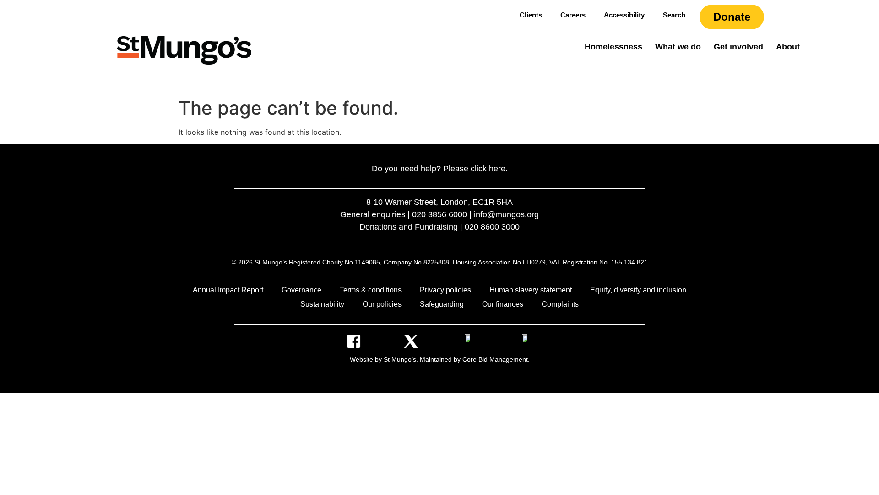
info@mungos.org (506, 214)
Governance (301, 290)
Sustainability (322, 304)
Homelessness (613, 46)
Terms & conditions (371, 290)
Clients (531, 15)
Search (674, 15)
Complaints (560, 304)
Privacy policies (445, 290)
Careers (573, 15)
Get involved (738, 46)
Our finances (502, 304)
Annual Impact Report (228, 290)
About (788, 46)
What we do (678, 46)
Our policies (382, 304)
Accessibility (624, 15)
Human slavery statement (530, 290)
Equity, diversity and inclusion (638, 290)
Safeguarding (442, 304)
